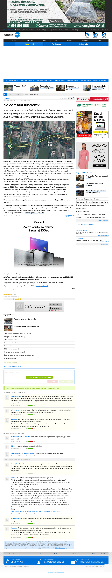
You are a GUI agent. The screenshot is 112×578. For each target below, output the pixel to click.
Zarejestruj (62, 548)
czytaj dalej (69, 216)
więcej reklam (104, 244)
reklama (95, 37)
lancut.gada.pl (24, 566)
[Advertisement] (56, 62)
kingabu (14, 419)
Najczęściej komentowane (44, 80)
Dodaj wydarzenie (23, 30)
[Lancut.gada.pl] (12, 35)
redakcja (87, 37)
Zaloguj (57, 548)
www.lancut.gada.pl (103, 235)
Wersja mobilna (8, 30)
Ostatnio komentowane (27, 80)
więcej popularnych (103, 220)
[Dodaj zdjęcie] (39, 311)
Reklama (56, 553)
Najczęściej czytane (12, 80)
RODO (93, 553)
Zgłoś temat (54, 30)
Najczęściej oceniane (99, 80)
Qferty (13, 446)
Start (10, 94)
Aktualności (29, 44)
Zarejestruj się (95, 30)
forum (8, 299)
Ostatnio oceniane (85, 80)
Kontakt (103, 553)
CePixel (96, 566)
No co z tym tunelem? (31, 94)
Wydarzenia (56, 44)
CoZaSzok (14, 478)
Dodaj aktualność (34, 30)
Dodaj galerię (45, 30)
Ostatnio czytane (60, 80)
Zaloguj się (105, 30)
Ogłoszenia (83, 44)
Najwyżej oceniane (72, 80)
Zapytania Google (59, 572)
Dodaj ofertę (74, 30)
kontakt (104, 37)
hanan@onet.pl (16, 396)
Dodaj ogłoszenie (64, 30)
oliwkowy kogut (16, 410)
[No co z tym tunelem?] (39, 140)
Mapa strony (51, 572)
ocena (24, 299)
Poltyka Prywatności (76, 553)
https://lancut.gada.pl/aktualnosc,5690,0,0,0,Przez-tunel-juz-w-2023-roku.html (35, 511)
